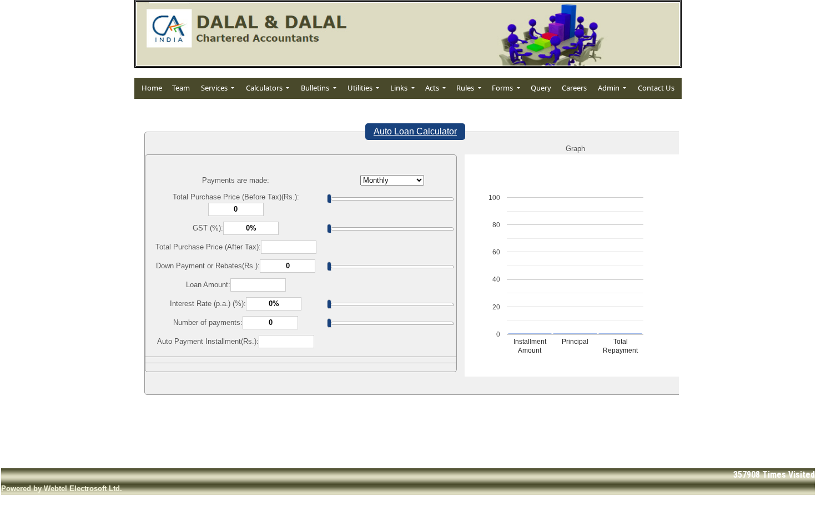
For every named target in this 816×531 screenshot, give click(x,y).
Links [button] (399, 88)
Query (541, 88)
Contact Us (656, 88)
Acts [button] (433, 88)
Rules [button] (466, 88)
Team (181, 88)
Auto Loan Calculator (415, 131)
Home (152, 88)
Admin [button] (609, 88)
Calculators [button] (265, 88)
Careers (574, 88)
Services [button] (215, 88)
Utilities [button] (360, 88)
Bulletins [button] (316, 88)
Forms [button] (503, 88)
